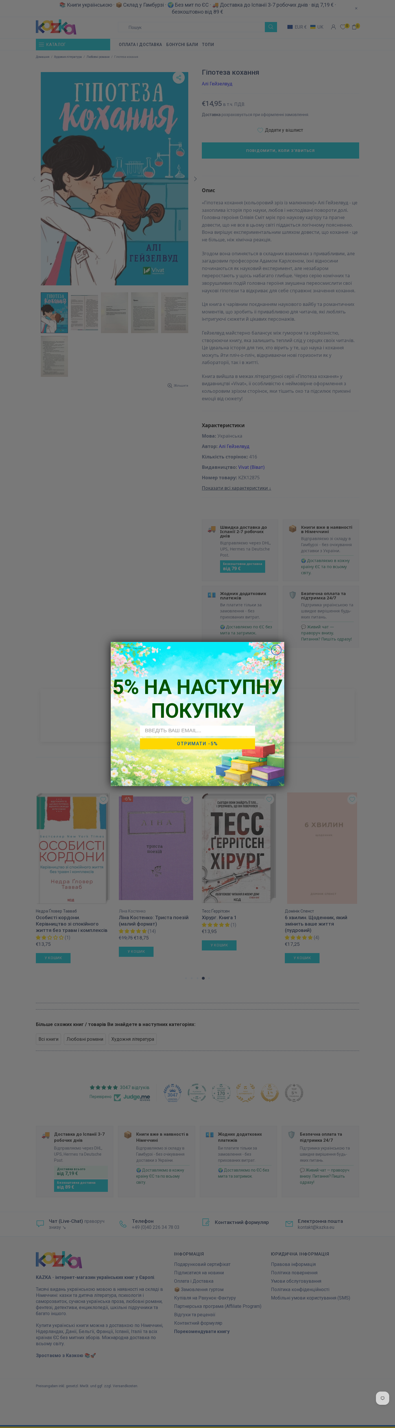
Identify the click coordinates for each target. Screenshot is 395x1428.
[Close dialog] (276, 650)
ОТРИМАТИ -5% (197, 743)
